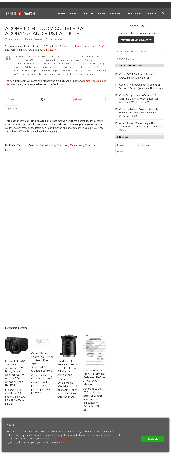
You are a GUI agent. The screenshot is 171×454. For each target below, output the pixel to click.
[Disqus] (55, 197)
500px (17, 150)
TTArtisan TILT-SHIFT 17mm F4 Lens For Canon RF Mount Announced (67, 367)
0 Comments (56, 39)
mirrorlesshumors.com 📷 (136, 39)
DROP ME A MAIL (126, 59)
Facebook (47, 145)
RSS (8, 150)
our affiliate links (23, 131)
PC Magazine (49, 49)
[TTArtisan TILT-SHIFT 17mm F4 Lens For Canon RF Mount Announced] (68, 345)
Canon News (35, 39)
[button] (163, 13)
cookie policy (64, 438)
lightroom (12, 108)
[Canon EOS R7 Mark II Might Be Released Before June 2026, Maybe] (94, 350)
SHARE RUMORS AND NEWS (132, 51)
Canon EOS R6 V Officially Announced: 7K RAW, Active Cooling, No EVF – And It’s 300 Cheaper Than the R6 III (16, 373)
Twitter (62, 145)
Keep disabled (156, 445)
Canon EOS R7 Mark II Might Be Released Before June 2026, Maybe (94, 377)
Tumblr (91, 145)
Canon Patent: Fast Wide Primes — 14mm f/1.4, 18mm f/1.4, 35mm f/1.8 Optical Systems (42, 362)
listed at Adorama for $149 (89, 46)
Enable (153, 438)
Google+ (76, 145)
